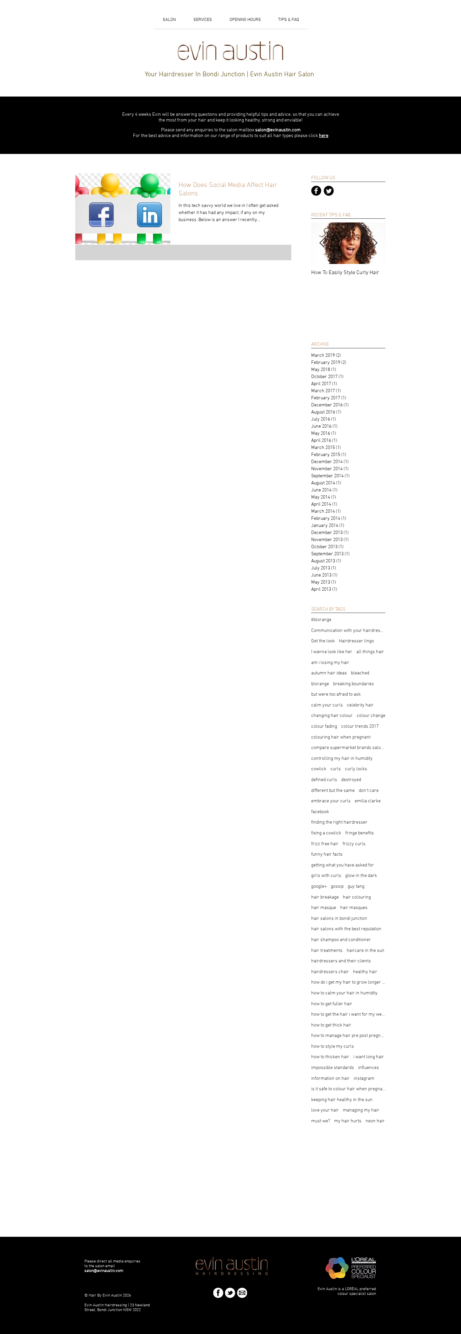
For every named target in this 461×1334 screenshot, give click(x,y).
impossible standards (332, 1068)
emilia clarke (368, 801)
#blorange (321, 620)
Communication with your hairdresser (348, 631)
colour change (371, 716)
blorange (320, 684)
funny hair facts (327, 854)
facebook (320, 812)
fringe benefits (359, 833)
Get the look (323, 641)
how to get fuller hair (331, 1004)
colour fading (324, 726)
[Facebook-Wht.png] (218, 1293)
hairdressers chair (330, 972)
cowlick (318, 769)
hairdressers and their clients (341, 961)
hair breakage (325, 897)
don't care (369, 791)
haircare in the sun (365, 951)
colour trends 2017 (360, 726)
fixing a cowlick (326, 833)
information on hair (330, 1079)
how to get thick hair (331, 1025)
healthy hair (365, 972)
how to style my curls (332, 1046)
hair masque (323, 908)
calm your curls (327, 705)
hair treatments (327, 951)
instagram (364, 1079)
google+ (319, 886)
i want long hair (368, 1057)
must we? (320, 1121)
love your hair (325, 1110)
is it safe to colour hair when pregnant (348, 1089)
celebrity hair (360, 705)
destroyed (351, 780)
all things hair (370, 652)
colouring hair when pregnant (341, 737)
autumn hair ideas (329, 673)
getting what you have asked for (342, 865)
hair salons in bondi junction (339, 919)
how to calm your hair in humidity (344, 993)
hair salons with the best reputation (346, 929)
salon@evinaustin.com (278, 130)
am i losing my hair (330, 663)
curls (335, 769)
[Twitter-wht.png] (230, 1293)
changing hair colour (332, 716)
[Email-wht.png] (242, 1293)
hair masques (354, 908)
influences (368, 1068)
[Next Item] (375, 243)
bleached (360, 673)
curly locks (356, 769)
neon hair (375, 1121)
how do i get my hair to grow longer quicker (348, 982)
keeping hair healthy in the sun (342, 1100)
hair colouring (357, 897)
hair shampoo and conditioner (341, 940)
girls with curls (326, 876)
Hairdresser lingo (356, 641)
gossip (337, 886)
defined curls (324, 780)
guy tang (356, 886)
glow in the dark (361, 876)
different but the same (333, 791)
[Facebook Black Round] (316, 191)
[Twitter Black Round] (329, 191)
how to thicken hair (330, 1057)
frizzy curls (354, 844)
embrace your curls (331, 801)
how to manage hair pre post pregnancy (348, 1036)
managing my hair (361, 1110)
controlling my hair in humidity (342, 759)
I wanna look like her (331, 652)
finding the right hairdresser (339, 822)
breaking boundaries (353, 684)
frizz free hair (324, 844)
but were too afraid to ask (336, 694)
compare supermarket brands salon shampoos (348, 748)
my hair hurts (347, 1121)
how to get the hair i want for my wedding (348, 1014)
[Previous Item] (322, 243)
